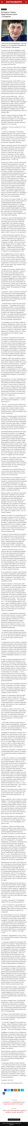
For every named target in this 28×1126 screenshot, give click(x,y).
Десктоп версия (14, 1119)
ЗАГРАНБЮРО (14, 2)
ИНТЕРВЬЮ (4, 9)
